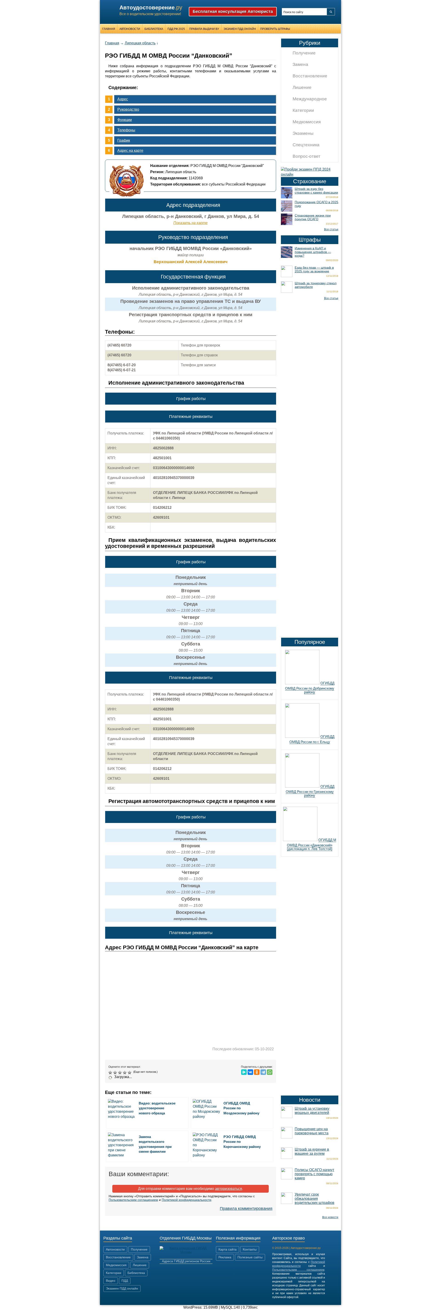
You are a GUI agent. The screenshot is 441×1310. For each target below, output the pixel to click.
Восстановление (310, 75)
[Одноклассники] (257, 1072)
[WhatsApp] (269, 1072)
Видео (110, 1280)
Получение (304, 53)
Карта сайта (227, 1249)
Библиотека (153, 29)
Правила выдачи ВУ (204, 29)
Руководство (128, 109)
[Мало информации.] (120, 1072)
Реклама (224, 1257)
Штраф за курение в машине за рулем (312, 1151)
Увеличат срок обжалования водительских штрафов (314, 1198)
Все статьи (331, 229)
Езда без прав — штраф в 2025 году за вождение (314, 269)
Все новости (330, 1217)
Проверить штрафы (275, 29)
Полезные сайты (250, 1257)
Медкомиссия (307, 121)
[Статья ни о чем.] (110, 1072)
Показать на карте (190, 223)
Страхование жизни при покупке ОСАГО (313, 217)
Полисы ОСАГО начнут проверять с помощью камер (314, 1174)
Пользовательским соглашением (133, 1200)
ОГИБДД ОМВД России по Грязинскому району (310, 790)
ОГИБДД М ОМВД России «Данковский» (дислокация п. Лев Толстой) (311, 844)
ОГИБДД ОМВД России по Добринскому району (309, 687)
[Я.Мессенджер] (244, 1072)
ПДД (125, 1280)
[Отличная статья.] (130, 1072)
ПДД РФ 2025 (176, 29)
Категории (303, 110)
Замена (300, 64)
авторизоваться (228, 1189)
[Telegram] (263, 1072)
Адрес (122, 99)
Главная (108, 29)
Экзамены (303, 133)
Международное (310, 98)
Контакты (250, 1249)
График (123, 140)
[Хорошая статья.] (125, 1072)
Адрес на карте (130, 150)
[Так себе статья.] (115, 1072)
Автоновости (129, 29)
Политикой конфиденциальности (186, 1200)
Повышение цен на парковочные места (311, 1131)
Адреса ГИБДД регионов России (186, 1261)
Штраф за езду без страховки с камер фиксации (316, 190)
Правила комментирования (246, 1208)
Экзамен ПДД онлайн (239, 29)
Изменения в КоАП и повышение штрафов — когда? (313, 251)
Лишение (302, 87)
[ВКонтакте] (250, 1072)
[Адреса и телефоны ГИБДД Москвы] (186, 1252)
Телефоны (126, 130)
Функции (124, 120)
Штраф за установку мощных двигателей (312, 1111)
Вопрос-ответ (306, 156)
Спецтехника (306, 144)
